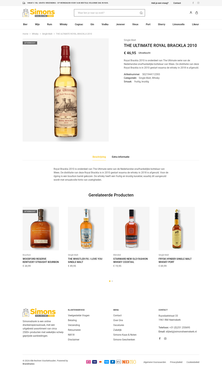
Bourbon (27, 255)
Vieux (135, 24)
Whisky (35, 34)
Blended (117, 255)
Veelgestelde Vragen (79, 315)
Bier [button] (25, 24)
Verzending (74, 325)
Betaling (72, 320)
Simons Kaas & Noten (125, 334)
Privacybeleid (176, 362)
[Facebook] (159, 339)
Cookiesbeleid (193, 362)
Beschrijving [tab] (99, 156)
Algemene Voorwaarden (154, 362)
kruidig (145, 81)
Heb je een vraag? (160, 3)
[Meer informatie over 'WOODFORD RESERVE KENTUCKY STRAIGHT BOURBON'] (37, 246)
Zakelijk (117, 330)
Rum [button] (49, 24)
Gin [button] (92, 24)
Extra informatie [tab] (120, 156)
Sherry (161, 24)
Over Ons (118, 320)
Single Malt (47, 34)
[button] (82, 246)
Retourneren (74, 330)
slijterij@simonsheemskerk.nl (181, 331)
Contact (177, 3)
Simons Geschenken (124, 339)
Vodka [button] (105, 24)
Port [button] (148, 24)
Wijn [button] (37, 24)
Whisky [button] (63, 24)
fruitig (137, 81)
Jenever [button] (120, 24)
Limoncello (179, 24)
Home (25, 34)
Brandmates (28, 364)
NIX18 (71, 334)
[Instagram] (165, 339)
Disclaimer (73, 339)
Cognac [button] (79, 24)
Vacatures (118, 325)
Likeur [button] (195, 24)
